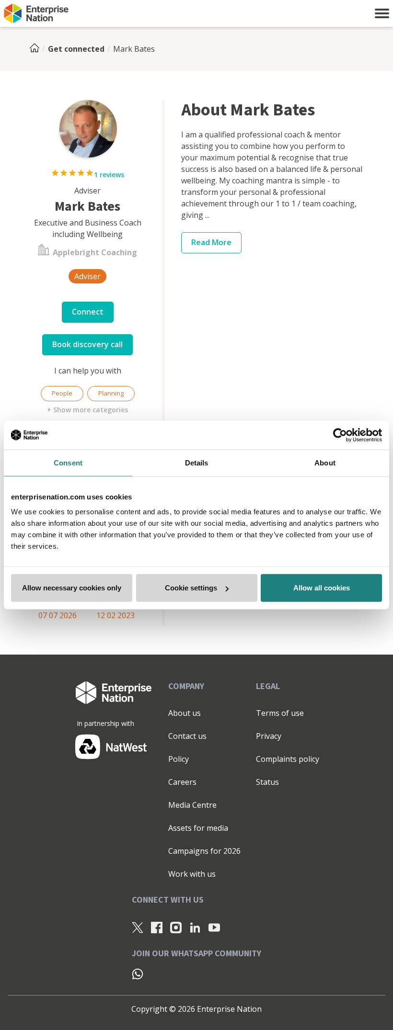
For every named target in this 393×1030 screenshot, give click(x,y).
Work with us (192, 874)
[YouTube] (214, 927)
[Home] (37, 49)
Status (267, 782)
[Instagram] (176, 927)
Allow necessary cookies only (71, 588)
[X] (137, 927)
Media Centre (192, 805)
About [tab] (324, 462)
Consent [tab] (68, 462)
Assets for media (198, 828)
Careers (182, 782)
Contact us (187, 736)
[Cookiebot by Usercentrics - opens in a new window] (340, 435)
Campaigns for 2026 (204, 851)
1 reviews (109, 174)
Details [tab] (196, 462)
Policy (178, 759)
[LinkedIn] (195, 927)
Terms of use (280, 713)
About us (184, 713)
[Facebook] (156, 927)
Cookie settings (191, 588)
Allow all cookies (321, 588)
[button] (382, 13)
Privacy (268, 736)
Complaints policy (287, 759)
